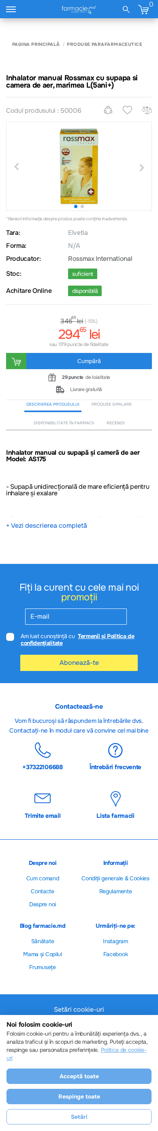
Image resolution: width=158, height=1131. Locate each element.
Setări (79, 1116)
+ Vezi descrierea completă (46, 525)
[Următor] (142, 167)
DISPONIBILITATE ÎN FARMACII (64, 423)
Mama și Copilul (42, 954)
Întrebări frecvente (115, 766)
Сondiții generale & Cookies (115, 878)
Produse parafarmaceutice (104, 44)
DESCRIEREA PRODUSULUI (52, 404)
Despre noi (42, 904)
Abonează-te (79, 662)
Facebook (115, 954)
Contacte (42, 891)
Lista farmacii (115, 815)
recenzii (116, 423)
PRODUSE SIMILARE (112, 404)
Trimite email (43, 815)
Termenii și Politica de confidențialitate (78, 639)
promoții (79, 597)
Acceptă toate (79, 1076)
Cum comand (42, 878)
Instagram (115, 941)
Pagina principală (36, 44)
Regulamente (115, 891)
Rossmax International (100, 259)
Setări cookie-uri (79, 1009)
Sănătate (42, 941)
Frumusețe (42, 967)
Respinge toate (79, 1096)
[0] (143, 9)
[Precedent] (16, 167)
